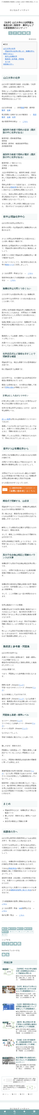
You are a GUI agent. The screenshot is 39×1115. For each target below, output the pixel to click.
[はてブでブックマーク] (19, 33)
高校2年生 (13, 868)
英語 (34, 114)
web (20, 908)
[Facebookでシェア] (15, 33)
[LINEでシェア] (24, 33)
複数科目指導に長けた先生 (20, 890)
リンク (21, 685)
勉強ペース (9, 265)
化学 (14, 117)
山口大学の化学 (9, 49)
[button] (28, 33)
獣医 (22, 108)
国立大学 (14, 931)
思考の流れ (9, 387)
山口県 (31, 931)
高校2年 (13, 187)
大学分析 (12, 928)
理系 (5, 935)
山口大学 (23, 931)
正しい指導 (6, 419)
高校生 (6, 931)
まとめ (7, 61)
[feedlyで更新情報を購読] (3, 954)
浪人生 (21, 928)
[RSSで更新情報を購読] (7, 954)
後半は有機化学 (11, 56)
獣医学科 (29, 928)
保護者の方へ (8, 64)
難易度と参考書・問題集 (14, 59)
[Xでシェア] (10, 33)
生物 (8, 110)
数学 (3, 110)
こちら (25, 121)
